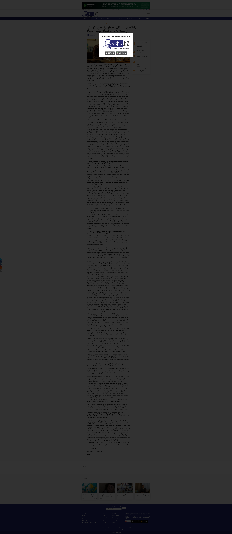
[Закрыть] (131, 35)
